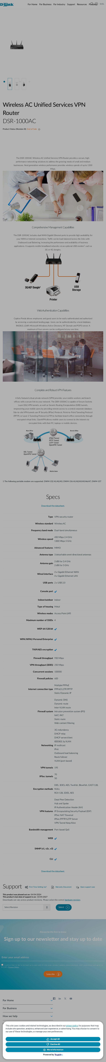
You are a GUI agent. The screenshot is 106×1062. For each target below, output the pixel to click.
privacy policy (72, 1026)
